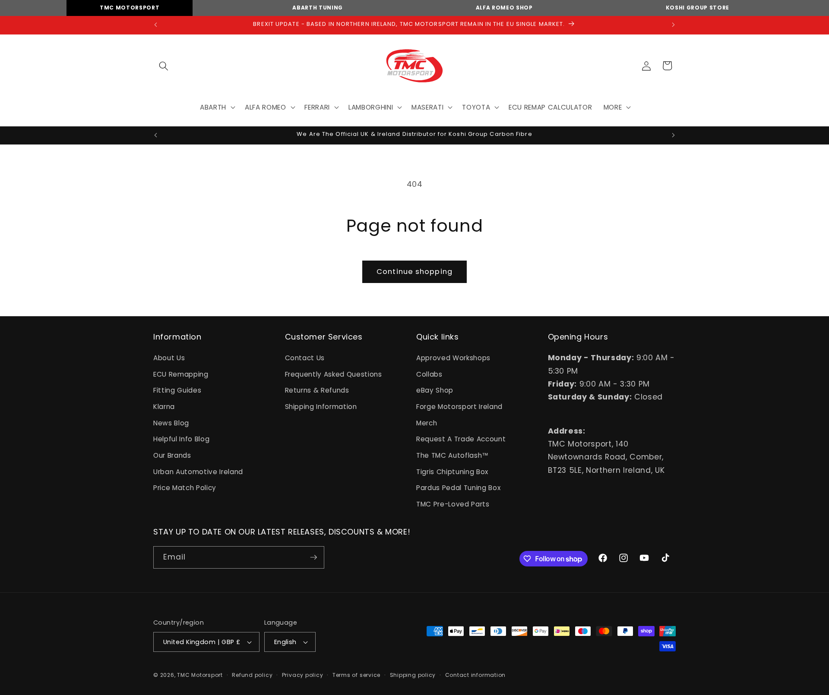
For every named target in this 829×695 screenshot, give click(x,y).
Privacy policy (302, 675)
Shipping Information (321, 406)
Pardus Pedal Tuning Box (458, 487)
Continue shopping (414, 272)
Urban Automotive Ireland (198, 471)
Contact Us (305, 357)
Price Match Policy (184, 487)
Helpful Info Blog (181, 438)
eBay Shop (434, 390)
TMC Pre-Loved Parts (453, 504)
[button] (163, 65)
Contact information (475, 675)
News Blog (171, 423)
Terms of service (356, 675)
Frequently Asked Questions (333, 374)
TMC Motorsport (129, 7)
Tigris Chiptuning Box (452, 471)
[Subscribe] (313, 557)
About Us (169, 357)
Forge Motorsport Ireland (459, 406)
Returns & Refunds (317, 390)
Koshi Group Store (697, 7)
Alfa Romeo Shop (504, 7)
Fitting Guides (177, 390)
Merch (426, 423)
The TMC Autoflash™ (452, 455)
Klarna (164, 406)
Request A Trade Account (461, 438)
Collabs (429, 374)
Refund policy (252, 675)
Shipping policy (413, 675)
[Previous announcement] (155, 25)
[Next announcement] (673, 25)
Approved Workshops (453, 357)
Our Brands (172, 455)
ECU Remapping (181, 374)
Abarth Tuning (317, 7)
